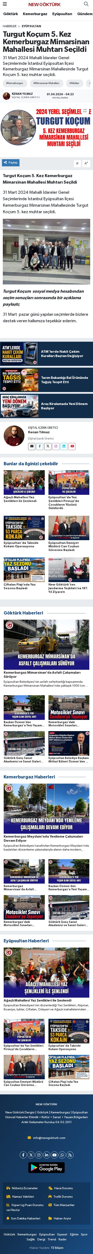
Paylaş (13, 162)
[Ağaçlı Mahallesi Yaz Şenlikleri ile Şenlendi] (24, 482)
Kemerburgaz (35, 14)
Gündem (84, 14)
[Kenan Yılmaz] (14, 436)
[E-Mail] (31, 446)
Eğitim (74, 1234)
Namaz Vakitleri (23, 1196)
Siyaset (62, 1234)
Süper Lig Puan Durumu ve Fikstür (25, 1207)
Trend (52, 1239)
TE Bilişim (57, 1247)
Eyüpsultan (62, 14)
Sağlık (31, 1239)
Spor (84, 1234)
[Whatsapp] (62, 1155)
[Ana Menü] (5, 4)
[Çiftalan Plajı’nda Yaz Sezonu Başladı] (24, 569)
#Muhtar (74, 83)
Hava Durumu (63, 1188)
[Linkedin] (63, 446)
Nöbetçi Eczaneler (25, 1188)
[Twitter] (47, 446)
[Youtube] (71, 446)
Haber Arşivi (62, 1218)
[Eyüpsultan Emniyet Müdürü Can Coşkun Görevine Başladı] (69, 528)
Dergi (41, 1239)
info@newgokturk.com (49, 1138)
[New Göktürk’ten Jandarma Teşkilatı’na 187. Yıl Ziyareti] (69, 569)
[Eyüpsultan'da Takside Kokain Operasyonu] (24, 528)
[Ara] (86, 4)
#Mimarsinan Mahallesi (46, 83)
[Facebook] (39, 446)
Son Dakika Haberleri (25, 1218)
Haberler (9, 26)
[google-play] (46, 1168)
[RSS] (70, 1155)
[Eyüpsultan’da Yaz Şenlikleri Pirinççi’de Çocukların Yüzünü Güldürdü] (69, 482)
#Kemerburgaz (14, 83)
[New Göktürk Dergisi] (44, 4)
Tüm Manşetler (64, 1205)
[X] (31, 1155)
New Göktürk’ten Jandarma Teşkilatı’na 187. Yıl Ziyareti (68, 588)
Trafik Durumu (63, 1196)
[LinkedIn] (46, 1155)
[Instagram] (55, 446)
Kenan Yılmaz (39, 432)
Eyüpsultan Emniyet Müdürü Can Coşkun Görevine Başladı (63, 546)
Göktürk (10, 14)
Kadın (62, 1239)
